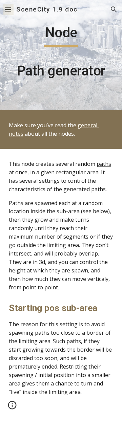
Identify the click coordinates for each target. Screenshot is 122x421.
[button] (8, 9)
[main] (61, 55)
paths (104, 164)
